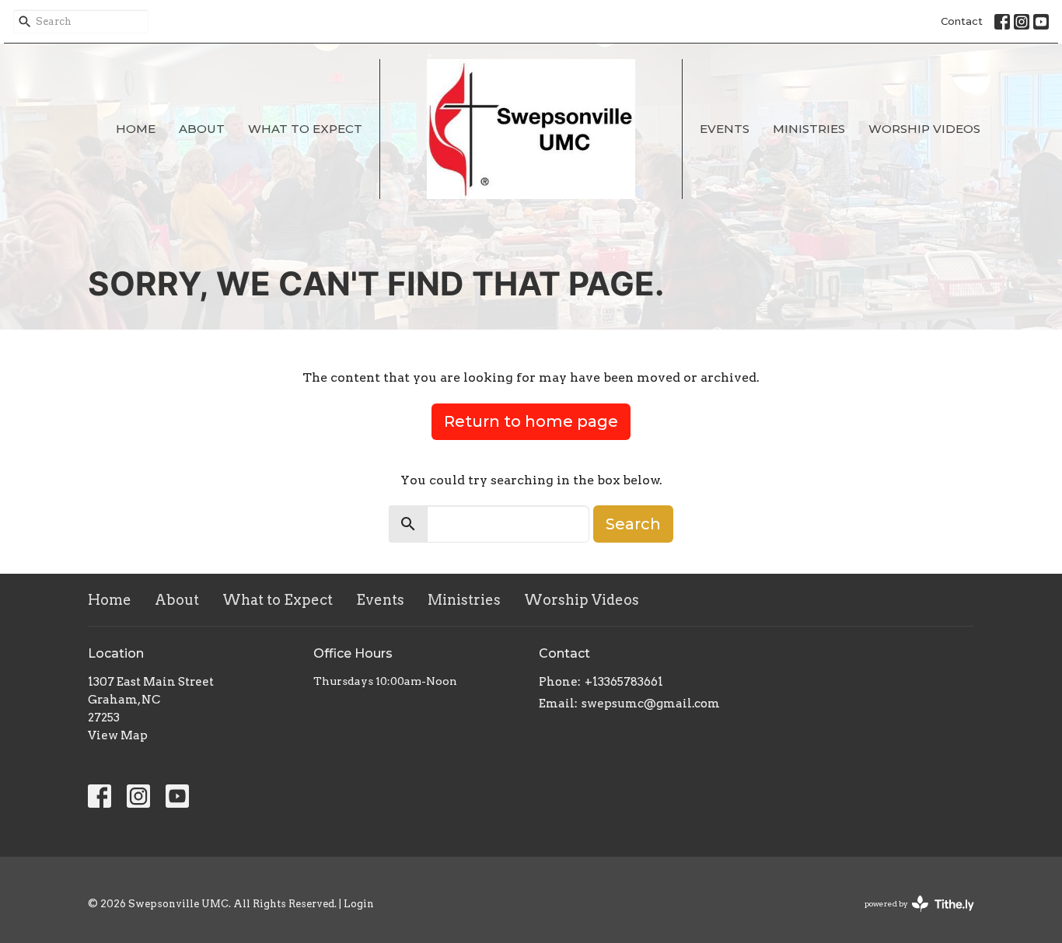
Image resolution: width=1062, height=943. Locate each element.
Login (359, 904)
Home (135, 128)
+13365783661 (624, 682)
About (202, 128)
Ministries (809, 128)
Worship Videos (924, 128)
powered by (911, 917)
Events (724, 128)
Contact (962, 21)
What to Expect (305, 128)
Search (633, 524)
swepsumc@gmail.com (651, 704)
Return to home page (531, 421)
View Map (118, 735)
